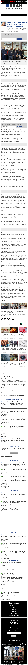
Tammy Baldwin (8, 66)
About (14, 607)
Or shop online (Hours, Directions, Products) (14, 663)
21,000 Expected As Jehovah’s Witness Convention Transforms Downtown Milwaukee (17, 428)
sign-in (16, 392)
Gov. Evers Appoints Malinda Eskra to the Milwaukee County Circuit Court (18, 545)
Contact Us (22, 395)
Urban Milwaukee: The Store (14, 643)
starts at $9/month (18, 385)
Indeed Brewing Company (7, 96)
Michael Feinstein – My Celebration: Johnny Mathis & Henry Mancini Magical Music (15, 578)
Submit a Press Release (14, 615)
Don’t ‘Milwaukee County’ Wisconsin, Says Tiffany (16, 493)
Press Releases (14, 460)
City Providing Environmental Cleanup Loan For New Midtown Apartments (17, 411)
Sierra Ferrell (10, 573)
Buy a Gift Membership (6, 456)
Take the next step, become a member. (14, 639)
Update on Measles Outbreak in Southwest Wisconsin (17, 463)
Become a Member (14, 446)
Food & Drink (9, 373)
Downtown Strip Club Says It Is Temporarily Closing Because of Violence (17, 403)
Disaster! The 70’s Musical (13, 568)
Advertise (14, 609)
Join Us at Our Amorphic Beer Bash (8, 1)
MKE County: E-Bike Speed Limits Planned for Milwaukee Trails (17, 439)
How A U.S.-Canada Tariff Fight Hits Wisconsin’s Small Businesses (18, 418)
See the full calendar (5, 599)
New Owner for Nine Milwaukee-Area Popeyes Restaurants (18, 502)
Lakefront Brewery (20, 86)
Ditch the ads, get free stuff (14, 640)
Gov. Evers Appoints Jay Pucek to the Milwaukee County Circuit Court (18, 535)
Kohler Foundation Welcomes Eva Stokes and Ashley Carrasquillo (17, 552)
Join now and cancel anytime (8, 390)
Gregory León (8, 95)
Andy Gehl (3, 85)
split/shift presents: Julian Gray (14, 562)
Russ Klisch (18, 93)
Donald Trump (21, 105)
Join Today (13, 453)
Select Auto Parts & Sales (19, 98)
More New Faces (5, 558)
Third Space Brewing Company (20, 85)
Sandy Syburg (16, 96)
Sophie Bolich (5, 31)
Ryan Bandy (20, 95)
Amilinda (15, 95)
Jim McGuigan (4, 99)
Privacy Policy (14, 613)
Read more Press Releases (7, 489)
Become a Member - (20, 1)
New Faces (14, 533)
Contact (14, 611)
